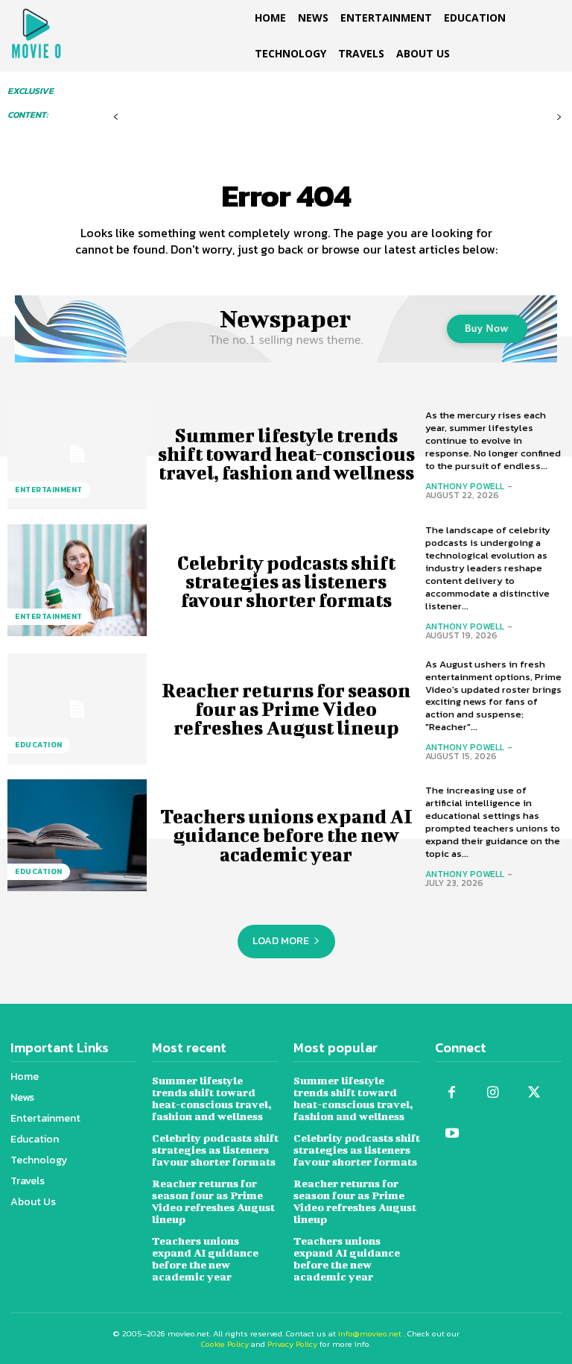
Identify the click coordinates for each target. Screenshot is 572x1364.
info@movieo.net (369, 1333)
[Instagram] (492, 1093)
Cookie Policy (225, 1344)
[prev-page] (116, 117)
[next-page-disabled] (559, 117)
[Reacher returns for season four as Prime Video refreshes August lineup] (77, 709)
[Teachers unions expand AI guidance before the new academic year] (77, 835)
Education (39, 744)
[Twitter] (533, 1093)
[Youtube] (451, 1134)
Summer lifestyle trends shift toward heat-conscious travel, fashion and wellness (286, 453)
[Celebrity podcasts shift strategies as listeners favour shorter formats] (77, 580)
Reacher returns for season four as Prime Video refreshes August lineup (286, 708)
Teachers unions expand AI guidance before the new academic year (286, 834)
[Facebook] (451, 1093)
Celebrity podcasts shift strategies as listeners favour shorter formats (286, 581)
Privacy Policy (292, 1344)
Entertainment (49, 489)
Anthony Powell (464, 486)
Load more (280, 941)
